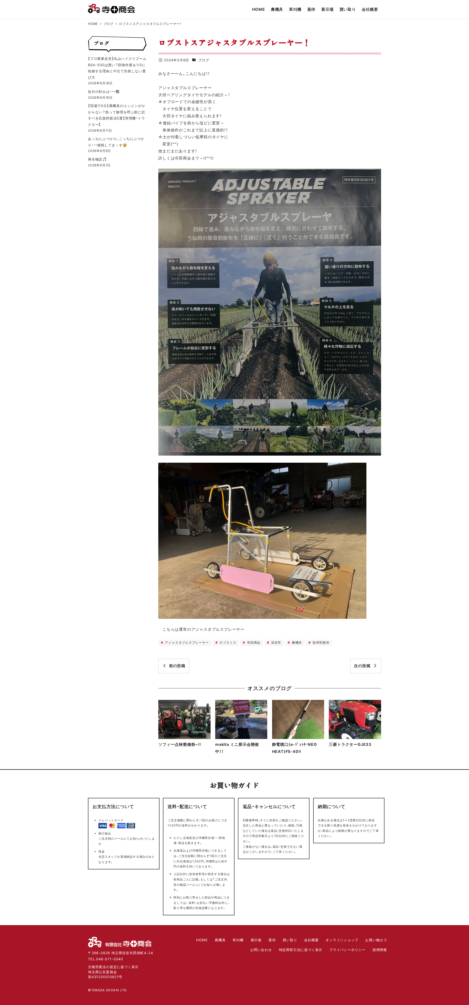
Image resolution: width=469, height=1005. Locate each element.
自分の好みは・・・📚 (104, 91)
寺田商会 (253, 642)
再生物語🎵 (97, 159)
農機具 (296, 642)
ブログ (203, 60)
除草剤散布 (320, 642)
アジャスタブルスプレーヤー (186, 642)
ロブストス (227, 642)
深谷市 (275, 642)
